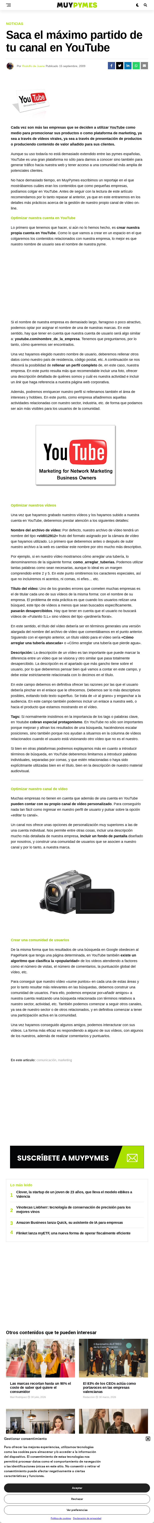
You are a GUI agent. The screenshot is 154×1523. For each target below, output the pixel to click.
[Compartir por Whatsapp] (136, 65)
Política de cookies (61, 1518)
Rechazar (77, 1499)
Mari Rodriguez (18, 1397)
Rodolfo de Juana (33, 66)
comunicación (46, 1060)
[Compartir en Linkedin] (128, 65)
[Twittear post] (119, 65)
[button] (148, 1439)
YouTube (117, 127)
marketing (65, 1060)
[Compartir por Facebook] (111, 65)
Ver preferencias (77, 1510)
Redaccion (89, 1397)
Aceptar (77, 1488)
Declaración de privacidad (87, 1518)
